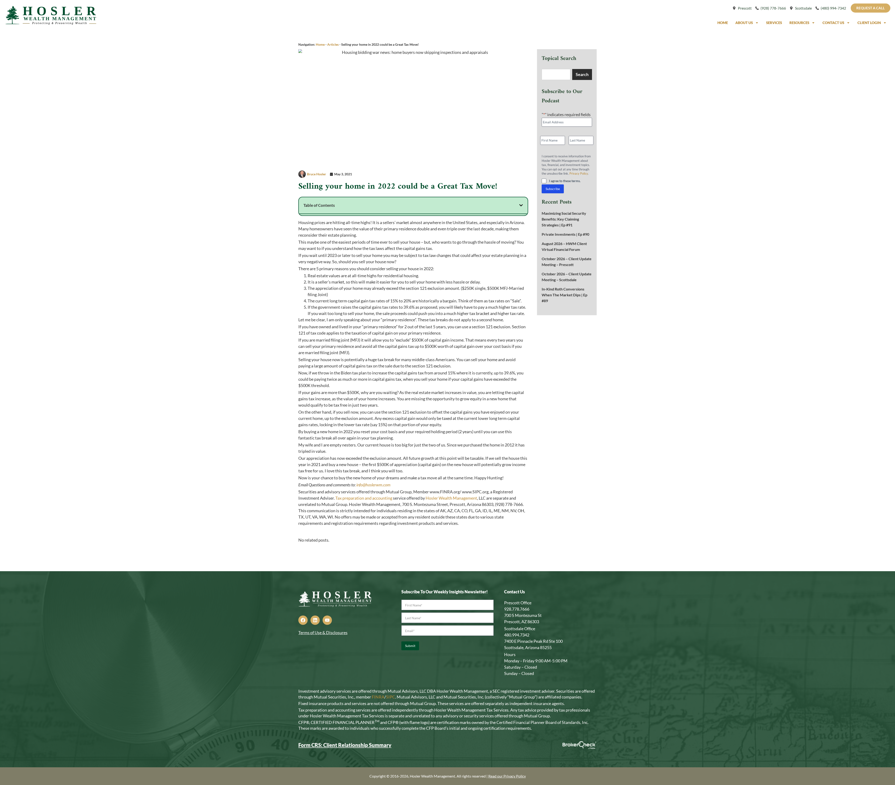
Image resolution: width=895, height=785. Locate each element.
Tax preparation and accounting (363, 498)
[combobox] (556, 74)
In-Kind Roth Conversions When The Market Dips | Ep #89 (564, 295)
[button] (521, 205)
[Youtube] (327, 620)
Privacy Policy (578, 173)
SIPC (390, 696)
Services (774, 23)
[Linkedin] (315, 620)
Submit (410, 646)
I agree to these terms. (565, 181)
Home (722, 23)
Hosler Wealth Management (451, 498)
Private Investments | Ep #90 (565, 234)
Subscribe (553, 189)
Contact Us (833, 23)
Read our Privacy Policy (507, 776)
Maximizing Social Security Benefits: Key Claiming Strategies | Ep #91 (564, 219)
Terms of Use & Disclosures (323, 632)
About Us (744, 23)
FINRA (378, 696)
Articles (333, 44)
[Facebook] (303, 620)
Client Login (869, 23)
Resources (799, 23)
